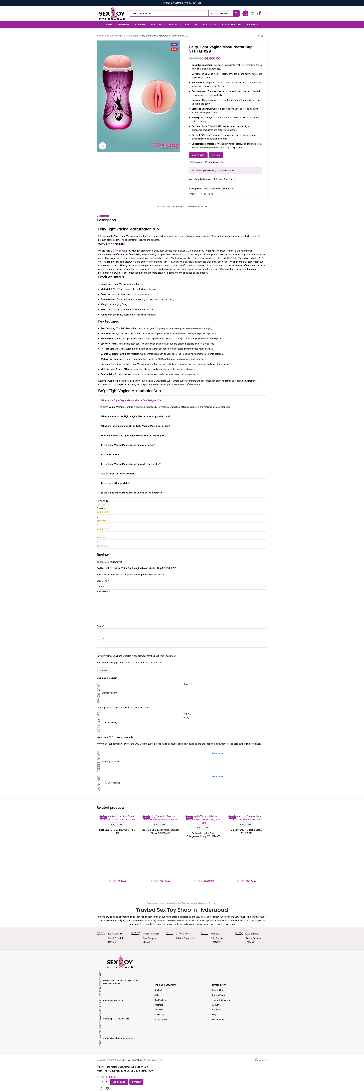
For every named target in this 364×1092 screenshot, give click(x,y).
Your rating (103, 581)
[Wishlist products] (253, 13)
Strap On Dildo (160, 1019)
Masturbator (131, 35)
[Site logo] (112, 13)
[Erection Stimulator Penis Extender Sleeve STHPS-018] (160, 818)
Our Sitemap (218, 1019)
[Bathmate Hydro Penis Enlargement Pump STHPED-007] (203, 819)
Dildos (157, 995)
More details (218, 776)
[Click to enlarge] (102, 145)
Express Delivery (109, 693)
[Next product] (265, 35)
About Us (216, 1005)
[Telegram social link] (212, 194)
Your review (103, 591)
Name (100, 626)
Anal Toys (158, 1010)
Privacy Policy (218, 995)
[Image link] (120, 962)
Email (100, 639)
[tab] (163, 207)
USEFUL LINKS (219, 985)
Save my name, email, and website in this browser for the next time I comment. (136, 656)
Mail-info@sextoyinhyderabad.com (119, 1038)
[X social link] (201, 194)
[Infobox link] (113, 938)
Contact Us (217, 990)
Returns (216, 1010)
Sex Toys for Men (114, 35)
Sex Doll (158, 990)
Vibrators (158, 1005)
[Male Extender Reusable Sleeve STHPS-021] (246, 818)
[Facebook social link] (198, 194)
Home (100, 35)
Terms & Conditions (221, 1000)
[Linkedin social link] (209, 194)
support (123, 250)
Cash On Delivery (109, 722)
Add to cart (198, 155)
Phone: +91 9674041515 (114, 1000)
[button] (117, 824)
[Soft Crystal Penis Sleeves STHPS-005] (117, 818)
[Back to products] (262, 35)
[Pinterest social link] (205, 194)
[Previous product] (258, 35)
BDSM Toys (159, 1014)
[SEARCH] (236, 13)
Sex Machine (160, 1000)
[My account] (245, 13)
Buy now (216, 155)
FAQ (214, 1014)
